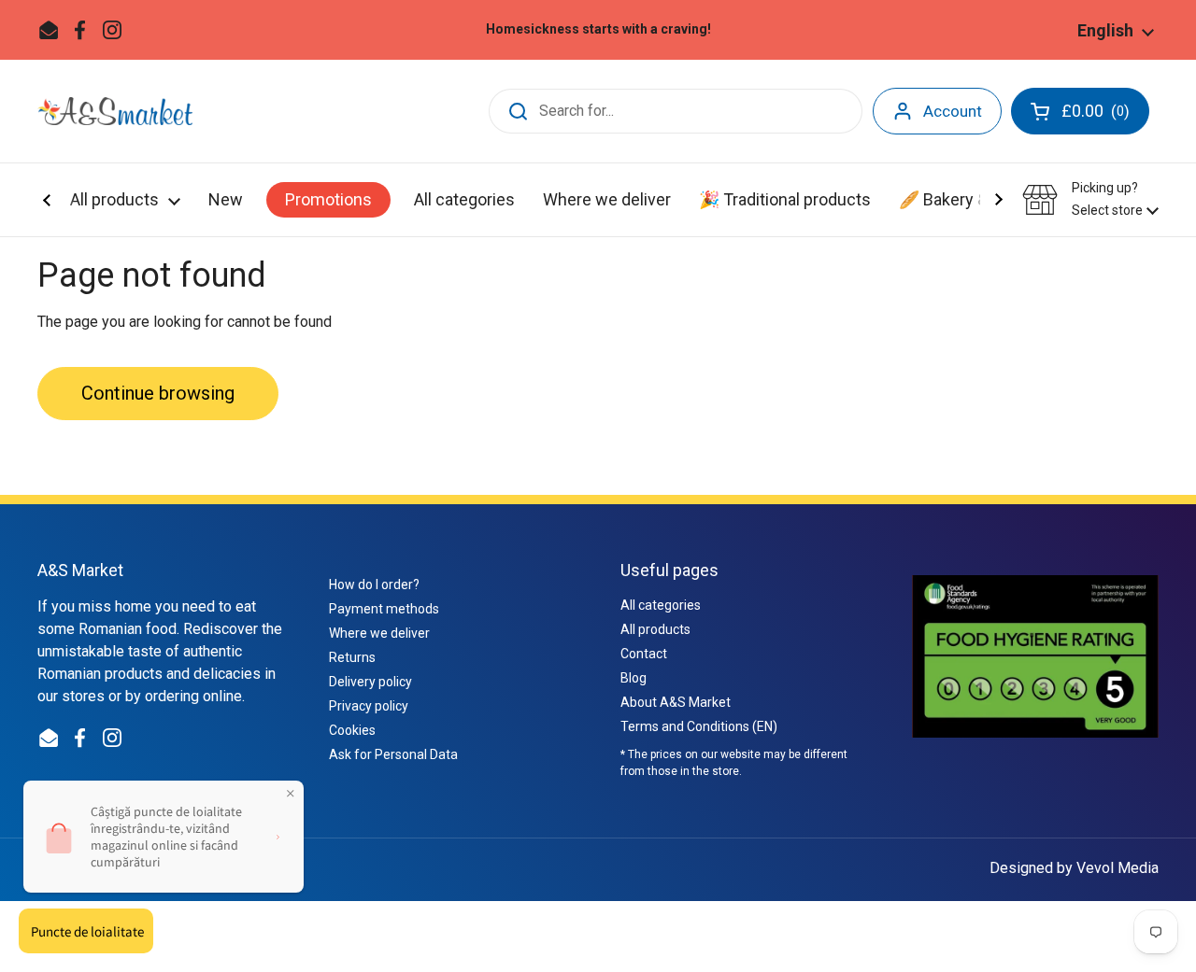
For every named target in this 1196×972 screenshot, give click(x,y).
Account (952, 111)
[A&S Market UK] (114, 111)
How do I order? (374, 584)
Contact (643, 653)
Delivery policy (370, 681)
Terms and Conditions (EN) (698, 726)
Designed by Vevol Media (1074, 868)
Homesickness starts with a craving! (598, 29)
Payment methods (384, 608)
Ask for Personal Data (393, 754)
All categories (660, 605)
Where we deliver (379, 633)
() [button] (1097, 115)
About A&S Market (675, 702)
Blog (633, 677)
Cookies (352, 730)
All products (655, 629)
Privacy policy (368, 705)
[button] (1090, 199)
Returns (352, 657)
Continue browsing (158, 393)
